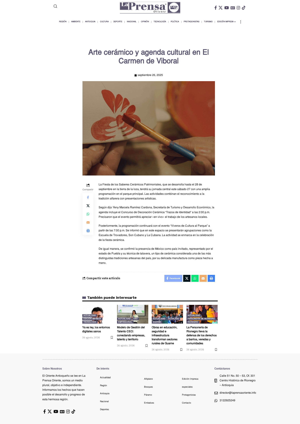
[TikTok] (243, 7)
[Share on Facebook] (88, 197)
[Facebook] (216, 7)
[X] (220, 7)
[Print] (88, 230)
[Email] (88, 222)
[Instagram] (238, 7)
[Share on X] (88, 206)
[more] (240, 22)
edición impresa (92, 319)
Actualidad (90, 315)
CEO (136, 319)
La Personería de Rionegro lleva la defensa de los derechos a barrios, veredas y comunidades (201, 335)
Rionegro (193, 322)
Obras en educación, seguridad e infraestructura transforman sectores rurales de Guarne (164, 335)
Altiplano (173, 319)
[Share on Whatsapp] (88, 214)
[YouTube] (226, 7)
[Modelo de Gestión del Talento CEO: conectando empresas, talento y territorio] (132, 314)
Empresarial (125, 322)
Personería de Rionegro (201, 319)
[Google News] (233, 7)
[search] (70, 6)
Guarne (157, 322)
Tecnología (90, 322)
